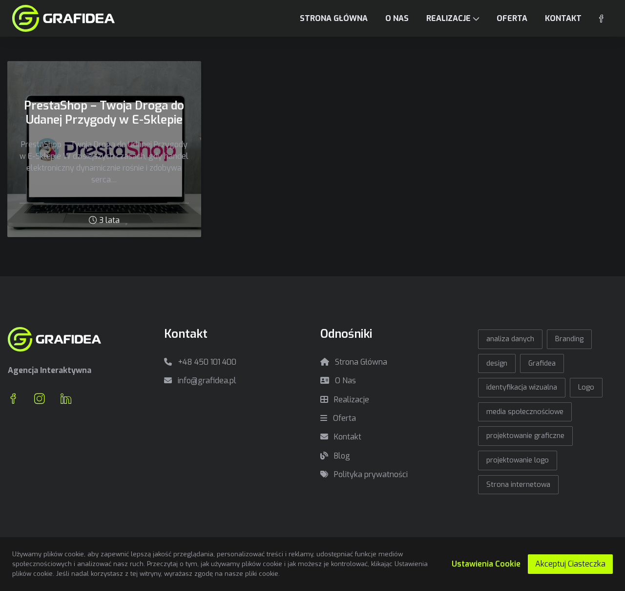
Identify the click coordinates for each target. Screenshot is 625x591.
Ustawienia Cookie (486, 564)
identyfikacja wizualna (521, 387)
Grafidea (542, 363)
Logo (586, 387)
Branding (569, 339)
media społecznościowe (524, 411)
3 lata (109, 220)
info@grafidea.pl (206, 380)
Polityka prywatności (370, 474)
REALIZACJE (448, 18)
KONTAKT (563, 18)
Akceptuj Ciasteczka (570, 564)
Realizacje (350, 399)
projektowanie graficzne (525, 435)
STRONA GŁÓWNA (334, 18)
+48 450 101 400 (206, 362)
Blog (341, 456)
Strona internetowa (518, 484)
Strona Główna (360, 362)
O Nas (344, 380)
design (496, 363)
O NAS (397, 18)
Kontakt (346, 437)
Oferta (343, 418)
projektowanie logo (517, 460)
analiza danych (510, 339)
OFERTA (512, 18)
